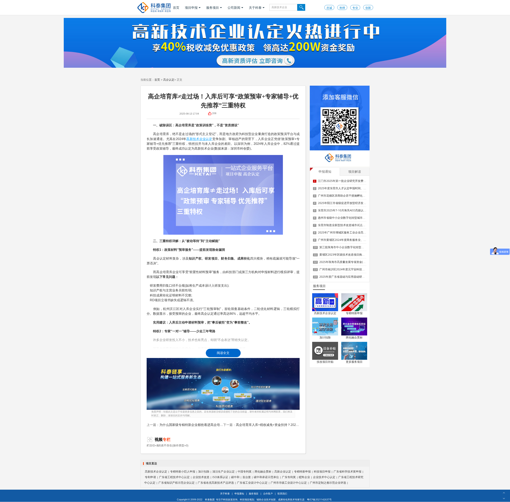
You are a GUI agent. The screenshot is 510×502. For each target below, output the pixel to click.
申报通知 (239, 493)
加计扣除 (325, 337)
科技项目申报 (322, 471)
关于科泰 (255, 7)
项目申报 (191, 7)
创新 (368, 8)
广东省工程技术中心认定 (174, 477)
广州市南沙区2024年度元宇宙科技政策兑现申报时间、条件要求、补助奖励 (365, 269)
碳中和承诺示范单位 (266, 477)
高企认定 (168, 79)
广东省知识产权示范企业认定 (176, 482)
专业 (355, 8)
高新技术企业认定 (199, 139)
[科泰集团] (154, 7)
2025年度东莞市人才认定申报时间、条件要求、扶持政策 (353, 188)
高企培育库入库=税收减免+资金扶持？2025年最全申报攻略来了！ (283, 425)
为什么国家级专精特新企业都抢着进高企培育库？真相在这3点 (203, 425)
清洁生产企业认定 (223, 471)
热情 (342, 8)
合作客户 (268, 493)
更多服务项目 (354, 362)
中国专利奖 (245, 471)
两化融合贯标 (354, 337)
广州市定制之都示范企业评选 (328, 482)
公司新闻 (234, 7)
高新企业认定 (282, 471)
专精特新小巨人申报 (182, 471)
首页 (176, 7)
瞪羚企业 (304, 477)
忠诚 (329, 8)
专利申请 (150, 477)
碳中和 (235, 477)
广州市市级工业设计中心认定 (289, 482)
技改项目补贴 (325, 362)
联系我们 (282, 493)
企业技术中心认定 (324, 477)
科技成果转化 (159, 295)
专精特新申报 (354, 313)
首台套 (246, 477)
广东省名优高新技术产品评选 (216, 482)
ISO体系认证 (220, 477)
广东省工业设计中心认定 (252, 482)
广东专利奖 (289, 477)
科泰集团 (210, 499)
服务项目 (212, 7)
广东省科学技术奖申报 (347, 471)
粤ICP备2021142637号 (319, 499)
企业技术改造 (201, 477)
